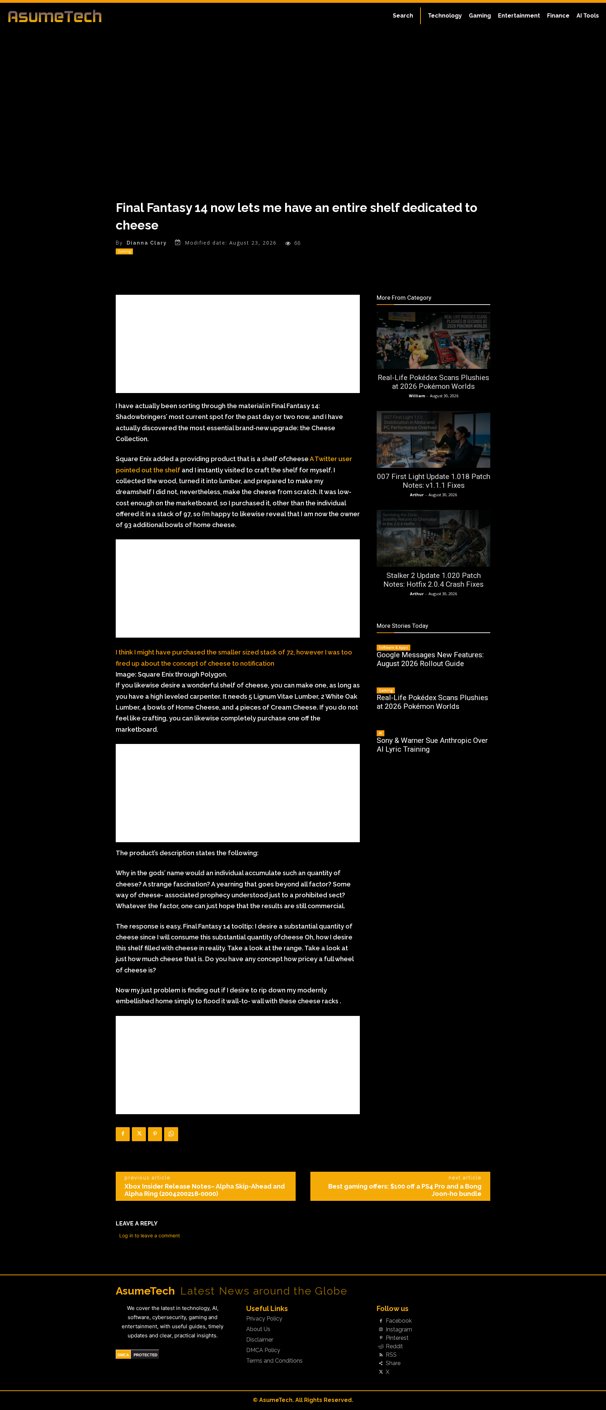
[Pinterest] (155, 1134)
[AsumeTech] (73, 16)
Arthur (417, 494)
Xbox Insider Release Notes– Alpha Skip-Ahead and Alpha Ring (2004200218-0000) (204, 1190)
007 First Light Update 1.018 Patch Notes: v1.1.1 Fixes (433, 481)
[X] (139, 1134)
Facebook (399, 1321)
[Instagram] (381, 1329)
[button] (403, 16)
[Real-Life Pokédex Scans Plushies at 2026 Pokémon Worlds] (433, 340)
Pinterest (397, 1338)
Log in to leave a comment (149, 1235)
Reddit (394, 1346)
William (417, 395)
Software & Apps (393, 647)
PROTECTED (145, 1355)
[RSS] (381, 1355)
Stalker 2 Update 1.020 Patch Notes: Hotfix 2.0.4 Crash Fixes (433, 579)
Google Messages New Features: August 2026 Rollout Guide (430, 659)
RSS (391, 1355)
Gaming (124, 251)
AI (380, 733)
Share (393, 1363)
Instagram (399, 1329)
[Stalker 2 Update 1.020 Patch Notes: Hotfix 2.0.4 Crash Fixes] (433, 538)
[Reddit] (381, 1346)
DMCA (123, 1355)
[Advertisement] (238, 344)
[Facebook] (123, 1134)
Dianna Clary (147, 243)
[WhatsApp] (171, 1134)
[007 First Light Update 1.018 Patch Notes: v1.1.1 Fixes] (433, 439)
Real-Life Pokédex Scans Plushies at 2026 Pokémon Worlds (433, 382)
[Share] (381, 1363)
